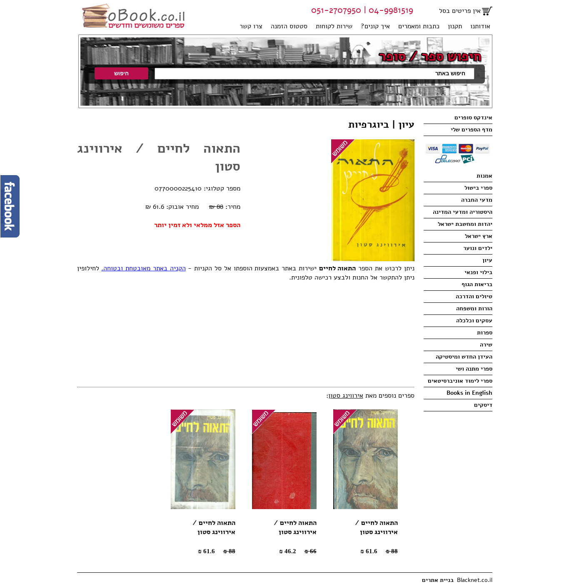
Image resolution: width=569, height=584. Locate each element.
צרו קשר (251, 26)
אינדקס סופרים (473, 117)
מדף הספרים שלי (471, 130)
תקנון (455, 26)
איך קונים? (375, 26)
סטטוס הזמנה (289, 26)
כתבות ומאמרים (418, 26)
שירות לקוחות (334, 26)
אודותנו (480, 26)
